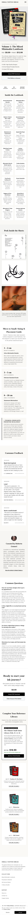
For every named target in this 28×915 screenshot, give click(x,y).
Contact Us (4, 895)
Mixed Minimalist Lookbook (8, 877)
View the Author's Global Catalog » (14, 570)
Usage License (5, 898)
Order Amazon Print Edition (14, 698)
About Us (4, 893)
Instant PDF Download (14, 74)
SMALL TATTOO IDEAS (10, 2)
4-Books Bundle (5, 884)
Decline (8, 912)
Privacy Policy (7, 909)
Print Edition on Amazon (14, 78)
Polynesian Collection (7, 879)
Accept (20, 912)
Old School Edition (6, 882)
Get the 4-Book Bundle (14, 755)
